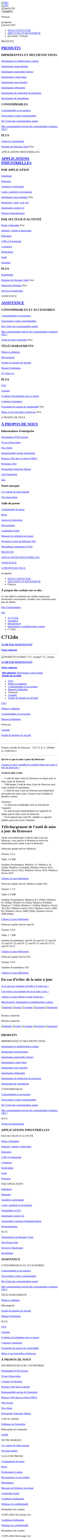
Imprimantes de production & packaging (21, 93)
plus (3, 479)
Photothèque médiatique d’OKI (16, 546)
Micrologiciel (7, 357)
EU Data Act (7, 373)
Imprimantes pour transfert (14, 82)
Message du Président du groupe (17, 1488)
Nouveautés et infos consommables (18, 115)
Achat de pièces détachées (14, 339)
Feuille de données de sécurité (16, 362)
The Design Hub (9, 1242)
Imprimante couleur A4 (12, 208)
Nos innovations (9, 497)
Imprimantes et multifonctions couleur (20, 61)
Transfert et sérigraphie (12, 186)
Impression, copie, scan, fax (15, 202)
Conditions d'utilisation (12, 1498)
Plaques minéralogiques (13, 213)
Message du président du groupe (17, 536)
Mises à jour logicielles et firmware (18, 412)
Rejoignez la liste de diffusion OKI (18, 541)
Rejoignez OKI (9, 463)
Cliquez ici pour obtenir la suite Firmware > (23, 996)
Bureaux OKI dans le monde (15, 1386)
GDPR (4, 1434)
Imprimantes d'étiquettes (13, 87)
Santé (4, 257)
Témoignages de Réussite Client (17, 1237)
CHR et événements (11, 241)
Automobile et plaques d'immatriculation (21, 1221)
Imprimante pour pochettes (14, 197)
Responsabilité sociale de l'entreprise (19, 1392)
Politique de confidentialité (15, 1504)
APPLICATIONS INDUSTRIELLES (16, 161)
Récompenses (8, 525)
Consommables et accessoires (16, 110)
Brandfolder (7, 274)
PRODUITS (11, 48)
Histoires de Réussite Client (15, 146)
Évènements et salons (11, 1472)
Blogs (4, 514)
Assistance (13, 620)
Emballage (6, 176)
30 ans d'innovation (11, 442)
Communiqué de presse (13, 509)
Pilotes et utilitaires (10, 352)
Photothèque (7, 1482)
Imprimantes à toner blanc (14, 77)
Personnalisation (9, 1226)
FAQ (3, 385)
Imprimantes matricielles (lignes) (17, 71)
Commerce (6, 246)
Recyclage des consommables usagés (19, 121)
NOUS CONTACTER (19, 30)
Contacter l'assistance (11, 401)
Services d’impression (12, 290)
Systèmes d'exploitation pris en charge (20, 396)
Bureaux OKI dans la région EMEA (19, 458)
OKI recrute (7, 1402)
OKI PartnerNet (9, 474)
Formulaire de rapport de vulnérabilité (20, 406)
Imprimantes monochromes (14, 66)
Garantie (5, 390)
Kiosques (6, 262)
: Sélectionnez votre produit (22, 673)
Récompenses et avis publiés (15, 1477)
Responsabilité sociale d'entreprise (18, 453)
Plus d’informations (11, 607)
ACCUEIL (13, 618)
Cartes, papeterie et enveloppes (16, 192)
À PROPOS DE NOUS (19, 424)
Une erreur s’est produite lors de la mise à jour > (25, 991)
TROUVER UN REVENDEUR (24, 33)
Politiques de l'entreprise (13, 1424)
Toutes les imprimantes (12, 141)
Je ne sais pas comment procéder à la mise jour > (25, 986)
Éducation (6, 236)
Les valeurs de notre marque (15, 492)
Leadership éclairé (10, 530)
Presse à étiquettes (10, 225)
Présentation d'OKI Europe (14, 437)
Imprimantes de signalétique (15, 98)
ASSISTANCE (12, 303)
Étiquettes (6, 181)
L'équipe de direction (11, 1381)
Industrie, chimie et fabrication (16, 230)
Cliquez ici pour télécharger (15, 878)
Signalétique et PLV (11, 1210)
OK (3, 612)
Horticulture (7, 252)
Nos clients (6, 447)
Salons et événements (11, 520)
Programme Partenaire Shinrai (16, 469)
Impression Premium (11, 285)
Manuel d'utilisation (11, 368)
